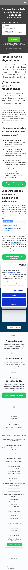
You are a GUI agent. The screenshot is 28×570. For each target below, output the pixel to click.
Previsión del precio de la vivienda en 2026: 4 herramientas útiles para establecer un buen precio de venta (14, 435)
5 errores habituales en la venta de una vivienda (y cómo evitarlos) (14, 439)
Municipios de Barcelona (14, 511)
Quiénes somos (14, 518)
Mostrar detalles (18, 290)
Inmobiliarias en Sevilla (14, 468)
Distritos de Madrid (14, 504)
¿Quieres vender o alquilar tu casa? (12, 22)
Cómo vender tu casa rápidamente (14, 445)
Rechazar (14, 304)
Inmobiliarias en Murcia (14, 478)
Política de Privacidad (14, 526)
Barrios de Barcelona (14, 501)
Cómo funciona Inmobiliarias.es (14, 523)
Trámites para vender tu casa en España (14, 443)
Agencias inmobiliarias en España (14, 427)
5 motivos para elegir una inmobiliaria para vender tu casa (14, 448)
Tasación (14, 421)
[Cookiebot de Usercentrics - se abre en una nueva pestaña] (19, 265)
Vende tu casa (14, 416)
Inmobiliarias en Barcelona (14, 464)
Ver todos (14, 453)
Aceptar (14, 295)
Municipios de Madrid (14, 509)
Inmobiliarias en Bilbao (14, 485)
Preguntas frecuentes (14, 521)
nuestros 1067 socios (14, 272)
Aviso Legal (14, 530)
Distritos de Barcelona (14, 506)
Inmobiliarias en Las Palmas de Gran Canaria (14, 483)
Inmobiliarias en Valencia (14, 471)
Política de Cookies (14, 528)
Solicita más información (15, 544)
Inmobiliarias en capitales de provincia (14, 461)
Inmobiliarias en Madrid (14, 466)
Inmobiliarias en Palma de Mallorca (14, 480)
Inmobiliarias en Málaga (14, 476)
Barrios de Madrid (14, 499)
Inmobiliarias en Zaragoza (14, 473)
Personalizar (13, 299)
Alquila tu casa (14, 418)
